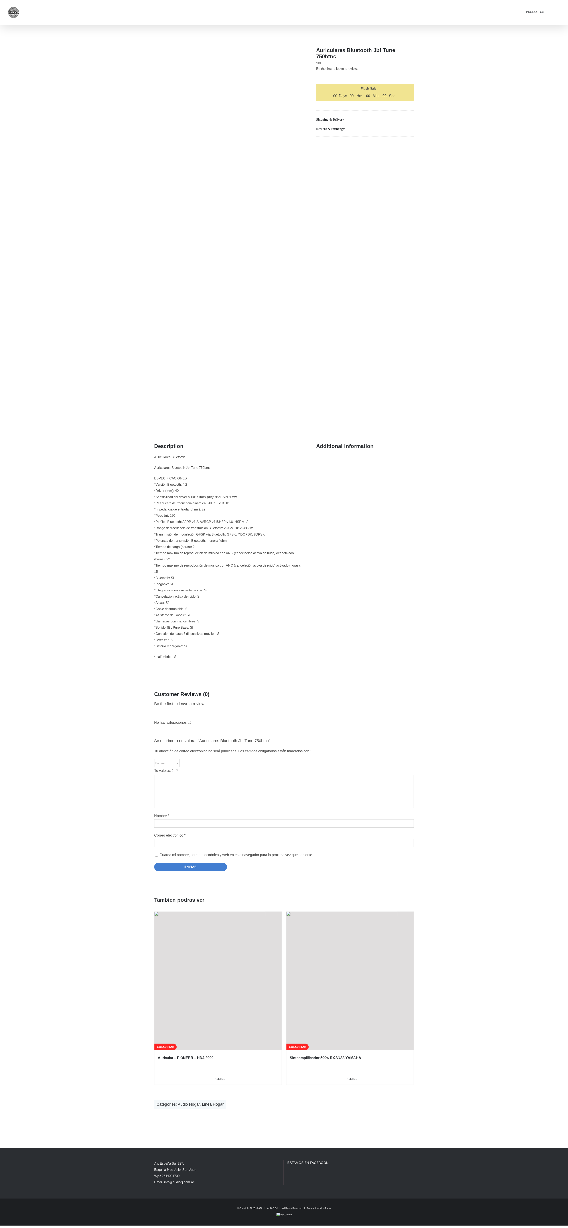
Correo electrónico (169, 835)
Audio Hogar (189, 1104)
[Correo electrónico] (410, 145)
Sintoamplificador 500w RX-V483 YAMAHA (325, 1058)
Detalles (220, 1079)
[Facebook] (388, 145)
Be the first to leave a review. (337, 68)
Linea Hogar (213, 1104)
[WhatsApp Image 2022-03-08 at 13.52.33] (228, 234)
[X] (396, 145)
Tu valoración (166, 770)
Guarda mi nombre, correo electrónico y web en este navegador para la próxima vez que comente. (236, 855)
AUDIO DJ (272, 1208)
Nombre (161, 816)
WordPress (325, 1208)
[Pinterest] (403, 145)
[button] (555, 11)
